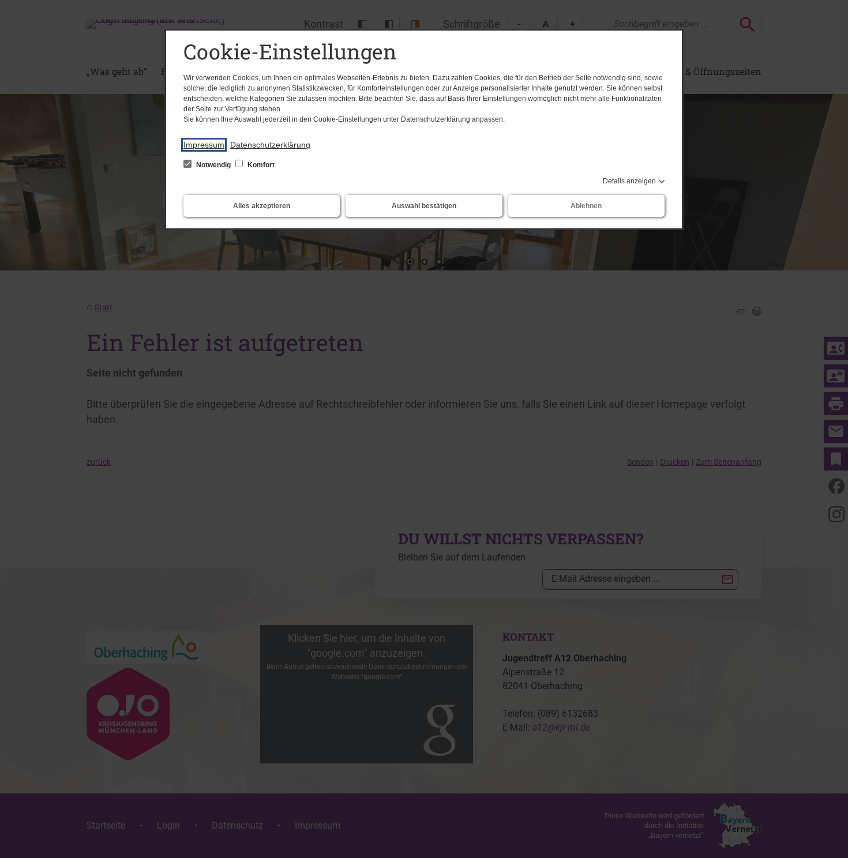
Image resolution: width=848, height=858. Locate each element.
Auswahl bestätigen (424, 206)
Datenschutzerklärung (270, 144)
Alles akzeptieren (261, 206)
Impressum (203, 144)
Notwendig (213, 165)
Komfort (260, 165)
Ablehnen (586, 206)
